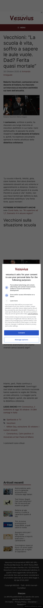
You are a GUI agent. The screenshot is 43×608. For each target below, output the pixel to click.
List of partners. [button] (33, 314)
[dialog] (21, 304)
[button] (21, 300)
